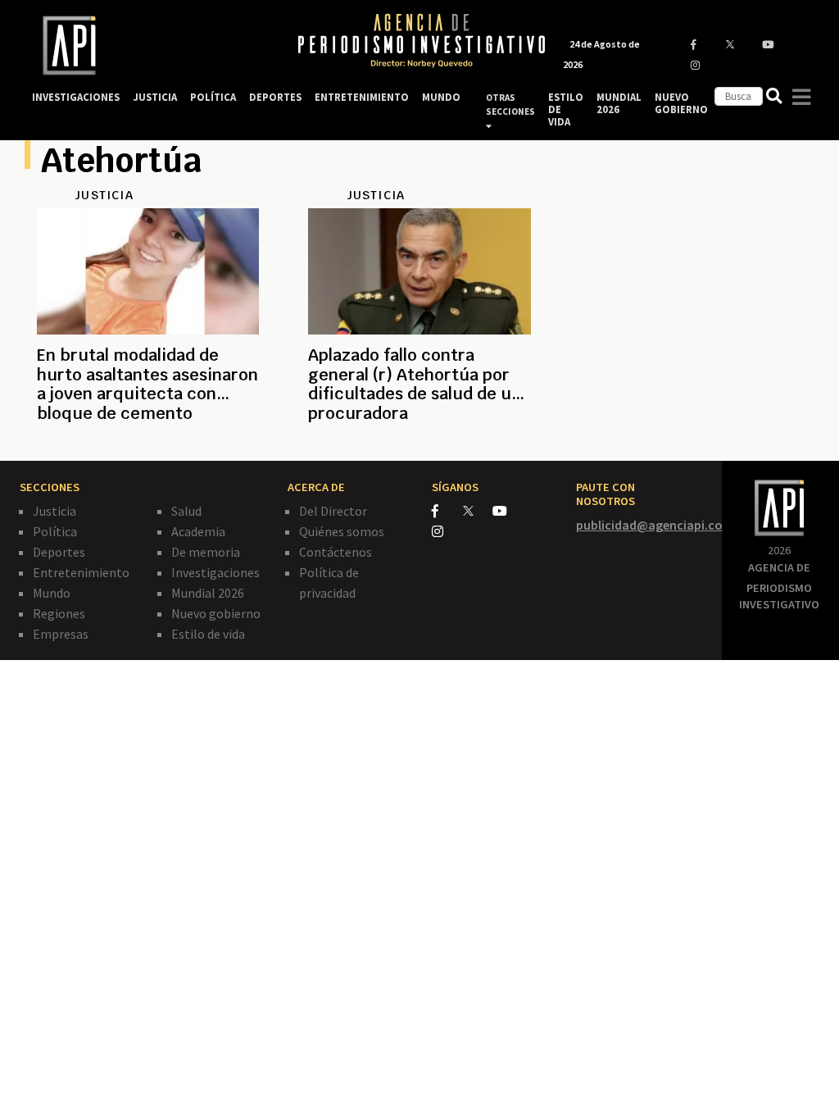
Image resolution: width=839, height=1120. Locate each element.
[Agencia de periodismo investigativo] (149, 45)
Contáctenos (335, 552)
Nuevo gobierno (216, 613)
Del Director (333, 511)
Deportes (59, 552)
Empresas (60, 634)
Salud (186, 511)
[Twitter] (476, 510)
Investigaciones (215, 572)
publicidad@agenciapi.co (649, 525)
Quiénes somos (341, 531)
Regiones (59, 613)
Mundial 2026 (207, 593)
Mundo (51, 593)
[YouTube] (506, 511)
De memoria (205, 552)
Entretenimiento (81, 572)
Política (55, 531)
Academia (198, 531)
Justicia (54, 511)
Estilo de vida (208, 634)
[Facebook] (447, 511)
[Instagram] (446, 531)
